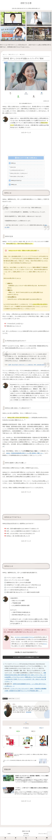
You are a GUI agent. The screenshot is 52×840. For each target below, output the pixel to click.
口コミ (45, 643)
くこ (14, 704)
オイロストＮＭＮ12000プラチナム (24, 637)
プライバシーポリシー (43, 833)
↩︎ (11, 681)
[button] (34, 96)
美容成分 (5, 698)
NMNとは (13, 163)
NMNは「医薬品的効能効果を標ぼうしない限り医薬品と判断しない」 (25, 453)
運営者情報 (28, 712)
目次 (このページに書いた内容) (25, 157)
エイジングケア (16, 698)
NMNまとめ (14, 184)
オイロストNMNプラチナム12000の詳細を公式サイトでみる (26, 657)
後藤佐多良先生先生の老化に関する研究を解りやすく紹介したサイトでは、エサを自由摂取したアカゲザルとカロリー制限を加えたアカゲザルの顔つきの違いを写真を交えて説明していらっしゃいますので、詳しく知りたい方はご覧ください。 (25, 677)
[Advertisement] (26, 143)
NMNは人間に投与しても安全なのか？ (19, 173)
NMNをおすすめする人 (16, 180)
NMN (11, 698)
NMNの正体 (13, 167)
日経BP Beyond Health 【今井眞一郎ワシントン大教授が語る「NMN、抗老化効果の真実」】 (27, 364)
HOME (9, 833)
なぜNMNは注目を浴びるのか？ (17, 170)
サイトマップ (26, 835)
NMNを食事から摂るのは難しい (17, 176)
